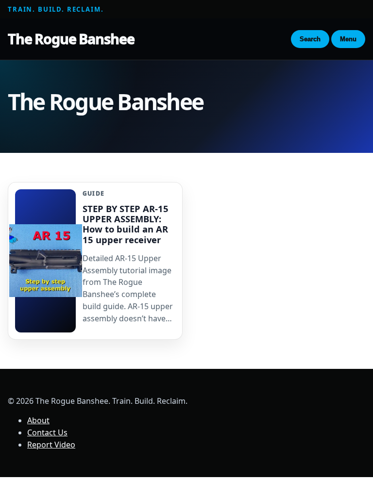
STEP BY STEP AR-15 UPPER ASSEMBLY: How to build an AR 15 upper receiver (126, 223)
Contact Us (47, 432)
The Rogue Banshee (71, 38)
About (38, 420)
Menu (348, 39)
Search (310, 39)
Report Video (51, 444)
